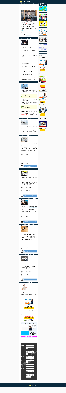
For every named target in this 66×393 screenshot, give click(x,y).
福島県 (27, 348)
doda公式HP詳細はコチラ (29, 319)
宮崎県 (27, 375)
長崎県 (32, 375)
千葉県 (32, 351)
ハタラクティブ (38, 3)
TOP (21, 3)
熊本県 (29, 374)
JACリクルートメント (42, 3)
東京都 (27, 351)
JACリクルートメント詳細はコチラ (43, 130)
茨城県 (32, 352)
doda (33, 3)
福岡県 (27, 374)
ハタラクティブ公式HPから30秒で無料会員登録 (43, 86)
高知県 (32, 371)
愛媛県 (29, 371)
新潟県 (27, 356)
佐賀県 (29, 375)
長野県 (32, 356)
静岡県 (29, 360)
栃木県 (29, 352)
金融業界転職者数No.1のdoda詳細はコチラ (29, 307)
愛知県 (27, 360)
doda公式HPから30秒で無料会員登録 (43, 70)
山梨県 (29, 356)
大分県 (32, 374)
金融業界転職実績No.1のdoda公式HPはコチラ (29, 317)
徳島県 (27, 371)
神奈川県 (30, 351)
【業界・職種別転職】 (25, 3)
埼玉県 (27, 352)
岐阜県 (32, 360)
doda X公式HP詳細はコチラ (43, 114)
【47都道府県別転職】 (29, 3)
